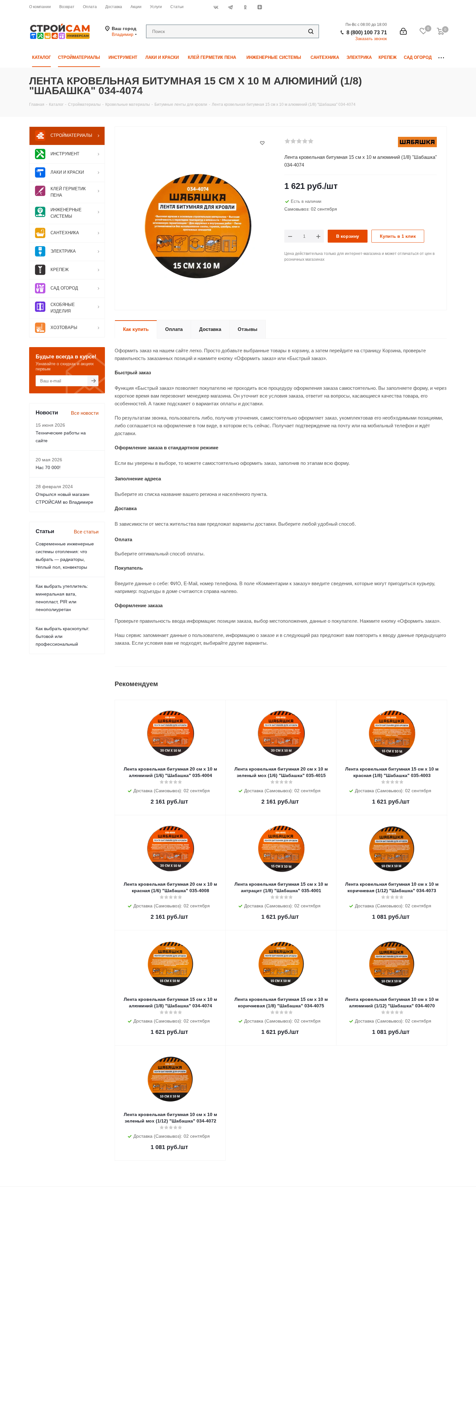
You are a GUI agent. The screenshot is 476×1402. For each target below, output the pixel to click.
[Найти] (311, 31)
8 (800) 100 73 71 (366, 32)
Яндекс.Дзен (259, 7)
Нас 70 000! (48, 467)
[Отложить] (262, 142)
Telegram (230, 7)
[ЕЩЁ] (441, 57)
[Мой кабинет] (403, 31)
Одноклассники (245, 7)
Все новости (84, 413)
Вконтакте (216, 7)
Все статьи (86, 531)
